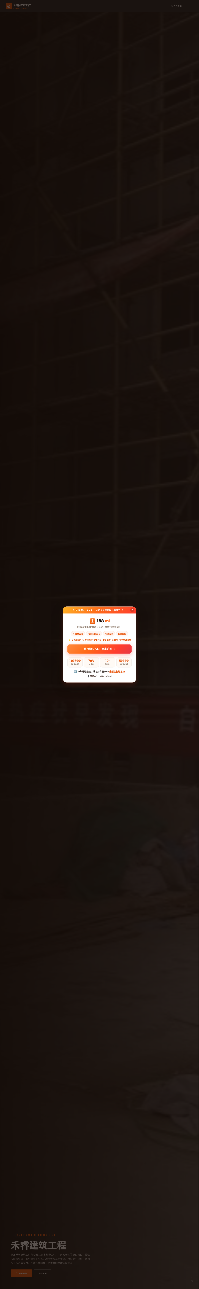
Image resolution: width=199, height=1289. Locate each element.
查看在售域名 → (117, 671)
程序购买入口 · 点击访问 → (99, 648)
